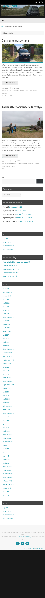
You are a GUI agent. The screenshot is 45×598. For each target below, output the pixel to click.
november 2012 (8, 477)
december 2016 (8, 349)
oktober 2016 (7, 356)
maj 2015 (6, 395)
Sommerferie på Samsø (24, 218)
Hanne (6, 91)
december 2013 (8, 442)
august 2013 (7, 445)
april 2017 (6, 342)
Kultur (10, 91)
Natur (4, 166)
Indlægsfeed (7, 242)
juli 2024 (6, 289)
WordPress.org (8, 249)
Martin (22, 91)
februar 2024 (7, 292)
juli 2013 (6, 449)
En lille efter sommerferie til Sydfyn (22, 107)
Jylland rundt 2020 (15, 207)
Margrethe (16, 91)
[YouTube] (36, 2)
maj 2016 (6, 374)
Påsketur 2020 (21, 211)
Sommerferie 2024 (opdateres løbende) (16, 262)
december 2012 (8, 474)
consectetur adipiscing (24, 537)
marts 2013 (6, 463)
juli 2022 (6, 307)
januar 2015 (7, 410)
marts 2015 (6, 403)
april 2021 (6, 314)
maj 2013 (6, 456)
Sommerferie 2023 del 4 (11, 273)
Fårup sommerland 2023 (11, 269)
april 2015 (6, 399)
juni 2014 (6, 424)
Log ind (5, 239)
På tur (26, 91)
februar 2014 (7, 435)
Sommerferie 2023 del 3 (11, 276)
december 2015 (8, 381)
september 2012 (8, 484)
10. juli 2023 (15, 88)
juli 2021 (6, 310)
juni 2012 (6, 495)
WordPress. (39, 548)
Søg (3, 177)
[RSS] (42, 2)
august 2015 (7, 388)
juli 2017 (6, 335)
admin (6, 88)
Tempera (32, 548)
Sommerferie (33, 91)
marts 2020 (6, 328)
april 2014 (6, 431)
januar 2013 (7, 470)
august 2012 (7, 488)
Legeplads (24, 163)
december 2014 (8, 413)
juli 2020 (6, 321)
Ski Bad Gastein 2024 (10, 266)
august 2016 (7, 364)
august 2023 (7, 296)
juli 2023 (6, 299)
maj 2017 (6, 339)
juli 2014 (6, 420)
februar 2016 (7, 378)
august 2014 (7, 417)
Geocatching (8, 163)
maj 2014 (6, 428)
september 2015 (8, 385)
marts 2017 (6, 346)
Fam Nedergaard (9, 6)
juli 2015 (6, 392)
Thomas (4, 93)
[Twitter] (39, 2)
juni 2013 (6, 452)
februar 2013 (7, 467)
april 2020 (6, 324)
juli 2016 (6, 367)
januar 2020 (7, 331)
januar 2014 (7, 438)
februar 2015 (7, 406)
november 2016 (8, 353)
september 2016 (8, 360)
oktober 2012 (7, 481)
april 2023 (6, 303)
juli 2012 (6, 492)
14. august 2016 (16, 161)
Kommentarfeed (8, 246)
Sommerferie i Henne (23, 214)
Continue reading (9, 83)
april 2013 (6, 460)
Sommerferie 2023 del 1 (15, 41)
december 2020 (8, 317)
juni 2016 (6, 371)
